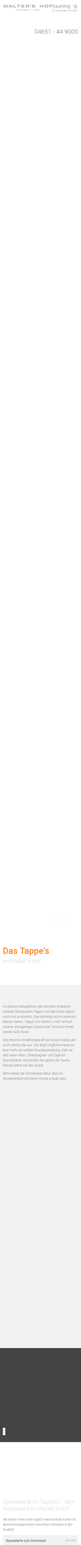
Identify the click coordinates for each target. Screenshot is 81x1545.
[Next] (63, 920)
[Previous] (56, 920)
